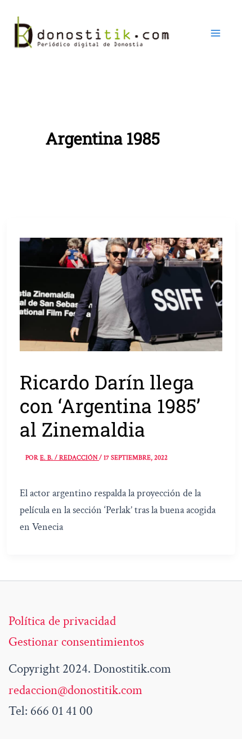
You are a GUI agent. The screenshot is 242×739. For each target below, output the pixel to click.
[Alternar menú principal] (215, 33)
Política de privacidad (62, 621)
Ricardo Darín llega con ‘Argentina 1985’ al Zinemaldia (110, 405)
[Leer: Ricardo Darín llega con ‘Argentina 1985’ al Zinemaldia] (121, 293)
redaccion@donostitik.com (75, 690)
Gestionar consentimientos (76, 641)
